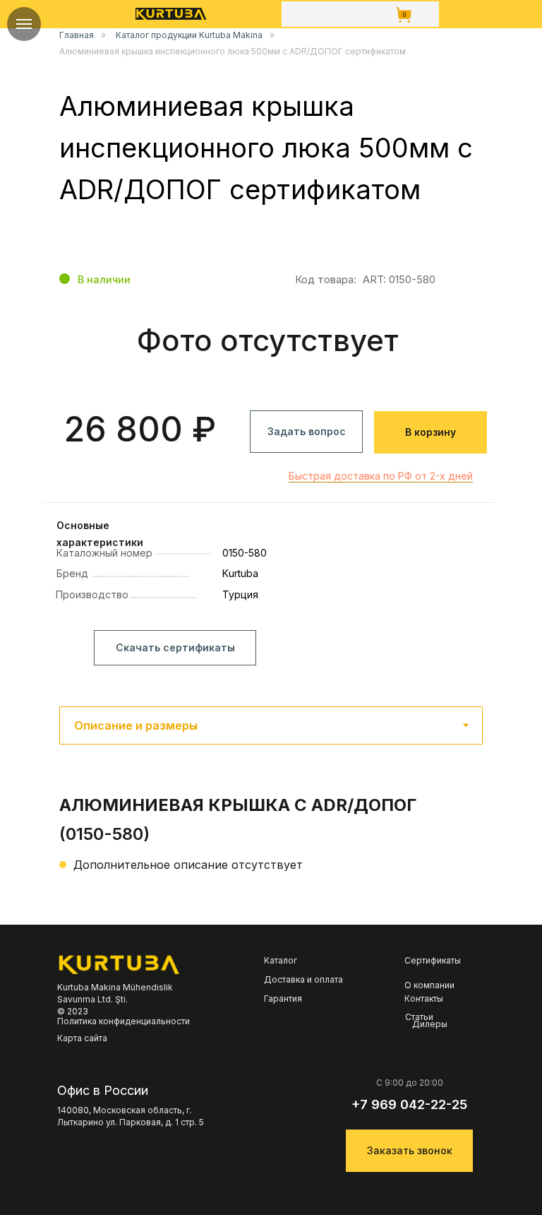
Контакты (423, 999)
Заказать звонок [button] (409, 1150)
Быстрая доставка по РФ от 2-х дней (381, 476)
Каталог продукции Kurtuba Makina (189, 35)
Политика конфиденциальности (123, 1021)
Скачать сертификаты (175, 647)
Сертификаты (432, 960)
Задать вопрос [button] (306, 431)
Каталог (280, 960)
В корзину (430, 432)
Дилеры (429, 1024)
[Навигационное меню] (24, 24)
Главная (76, 35)
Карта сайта (82, 1038)
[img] (171, 14)
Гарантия (283, 999)
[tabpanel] (271, 850)
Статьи (419, 1017)
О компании (429, 985)
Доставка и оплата (303, 980)
